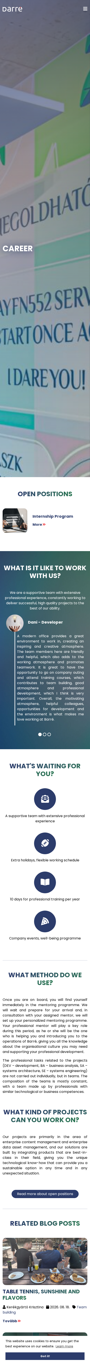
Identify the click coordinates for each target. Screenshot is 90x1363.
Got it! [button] (45, 1356)
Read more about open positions (45, 1193)
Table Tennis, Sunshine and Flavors (41, 1294)
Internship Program (53, 516)
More (38, 524)
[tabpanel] (45, 672)
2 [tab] (44, 734)
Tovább (10, 1321)
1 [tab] (40, 734)
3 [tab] (49, 734)
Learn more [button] (64, 1346)
